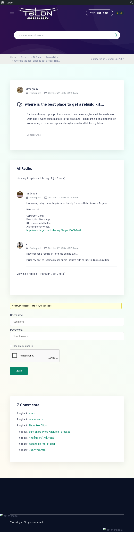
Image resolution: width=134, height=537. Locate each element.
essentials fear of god (42, 443)
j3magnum (32, 89)
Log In (19, 371)
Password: (16, 329)
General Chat (52, 57)
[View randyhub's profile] (21, 195)
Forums (25, 57)
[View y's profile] (21, 246)
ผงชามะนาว (36, 419)
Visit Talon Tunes (99, 12)
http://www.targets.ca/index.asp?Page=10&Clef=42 (53, 230)
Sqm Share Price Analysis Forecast (49, 431)
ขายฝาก (33, 413)
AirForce (37, 57)
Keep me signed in (23, 346)
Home (13, 57)
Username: (16, 315)
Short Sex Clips (38, 425)
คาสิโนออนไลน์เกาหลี (41, 437)
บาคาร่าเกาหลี (37, 449)
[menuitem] (3, 2)
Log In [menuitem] (10, 2)
